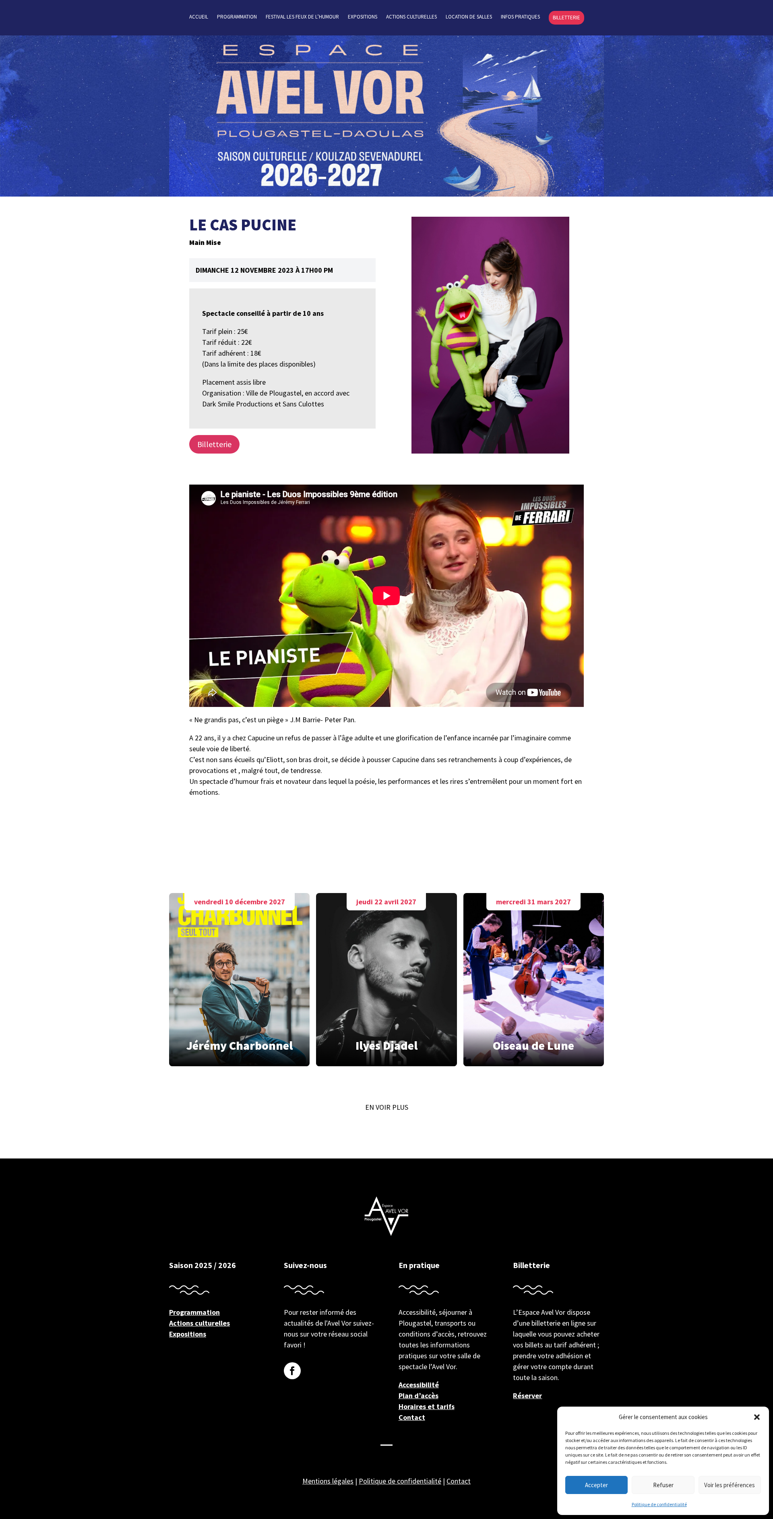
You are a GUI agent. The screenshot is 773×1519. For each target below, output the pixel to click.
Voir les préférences (729, 1485)
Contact (412, 1417)
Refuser (663, 1485)
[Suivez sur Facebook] (292, 1370)
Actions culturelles (411, 17)
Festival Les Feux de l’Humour (302, 17)
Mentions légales (327, 1481)
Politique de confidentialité (659, 1504)
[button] (757, 1417)
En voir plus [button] (386, 1107)
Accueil (198, 17)
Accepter (596, 1485)
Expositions (362, 17)
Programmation (237, 17)
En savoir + (239, 977)
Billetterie (566, 17)
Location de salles (469, 17)
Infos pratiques (520, 17)
